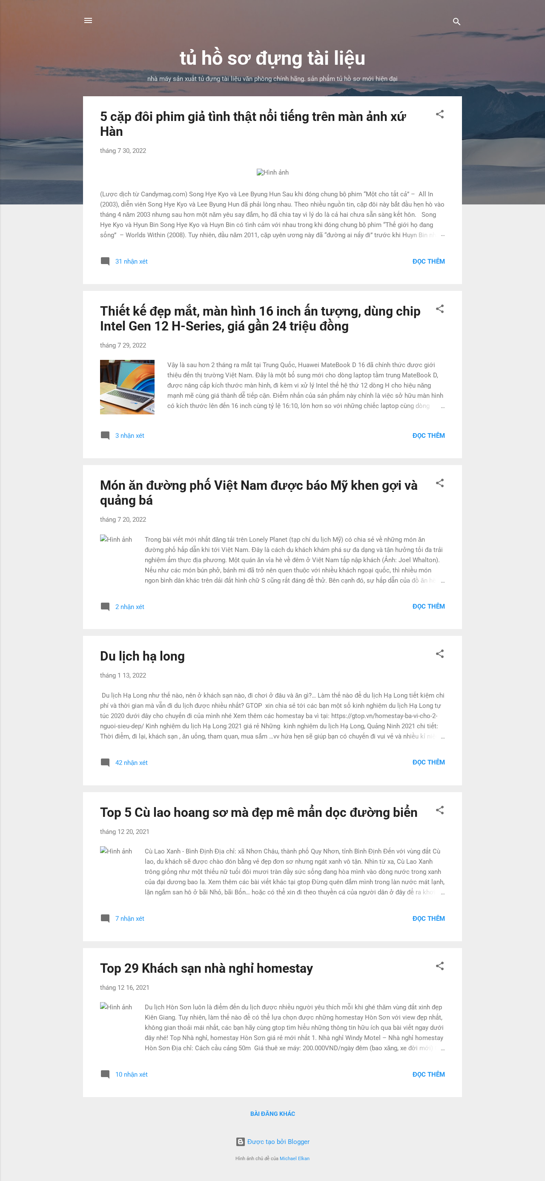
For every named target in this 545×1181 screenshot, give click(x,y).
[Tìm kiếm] (457, 23)
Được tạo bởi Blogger (278, 1142)
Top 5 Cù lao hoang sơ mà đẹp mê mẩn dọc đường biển (259, 812)
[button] (440, 115)
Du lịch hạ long (142, 656)
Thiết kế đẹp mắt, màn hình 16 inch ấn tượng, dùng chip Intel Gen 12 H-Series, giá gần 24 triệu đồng (260, 318)
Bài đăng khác (272, 1113)
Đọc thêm (429, 261)
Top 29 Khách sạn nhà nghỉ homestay (206, 968)
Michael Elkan (295, 1158)
